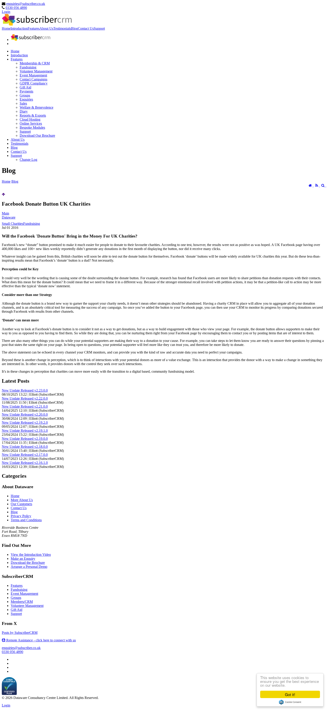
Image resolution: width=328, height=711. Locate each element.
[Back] (3, 194)
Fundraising (28, 67)
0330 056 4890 (16, 8)
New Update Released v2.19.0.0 (25, 438)
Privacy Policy (21, 516)
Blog (74, 28)
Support (99, 28)
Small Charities (12, 223)
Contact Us (86, 28)
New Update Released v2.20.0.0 (25, 414)
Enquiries (26, 99)
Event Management (33, 75)
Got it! (290, 694)
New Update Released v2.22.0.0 (25, 398)
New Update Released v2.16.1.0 (25, 463)
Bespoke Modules (32, 127)
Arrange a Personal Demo (29, 566)
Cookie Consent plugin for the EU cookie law (290, 702)
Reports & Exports (33, 115)
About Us (46, 28)
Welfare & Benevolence (36, 107)
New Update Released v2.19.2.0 (25, 422)
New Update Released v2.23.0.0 (25, 390)
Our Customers (21, 504)
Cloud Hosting (30, 119)
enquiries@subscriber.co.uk (25, 4)
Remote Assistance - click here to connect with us (40, 640)
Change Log (28, 159)
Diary (24, 111)
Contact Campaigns (33, 79)
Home (6, 28)
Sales (23, 103)
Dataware (8, 217)
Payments (26, 91)
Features (33, 28)
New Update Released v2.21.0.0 (25, 406)
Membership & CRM (35, 63)
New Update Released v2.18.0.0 (25, 447)
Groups (25, 95)
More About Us (22, 500)
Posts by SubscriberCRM (19, 633)
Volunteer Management (36, 71)
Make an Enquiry (23, 558)
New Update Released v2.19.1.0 (25, 430)
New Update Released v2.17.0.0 (25, 455)
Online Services (31, 123)
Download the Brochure (28, 562)
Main (5, 213)
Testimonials (62, 28)
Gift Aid (25, 87)
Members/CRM (22, 602)
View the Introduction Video (31, 554)
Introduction (19, 28)
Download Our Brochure (37, 135)
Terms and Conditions (26, 520)
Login (6, 12)
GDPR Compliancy (34, 83)
